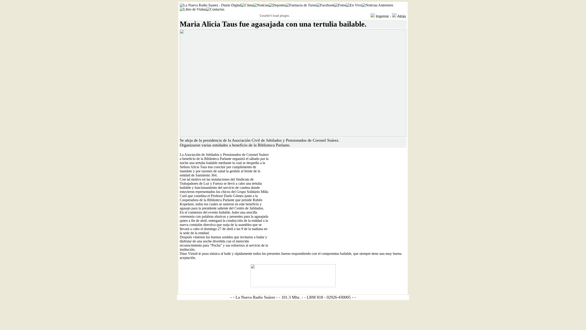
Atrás (401, 16)
